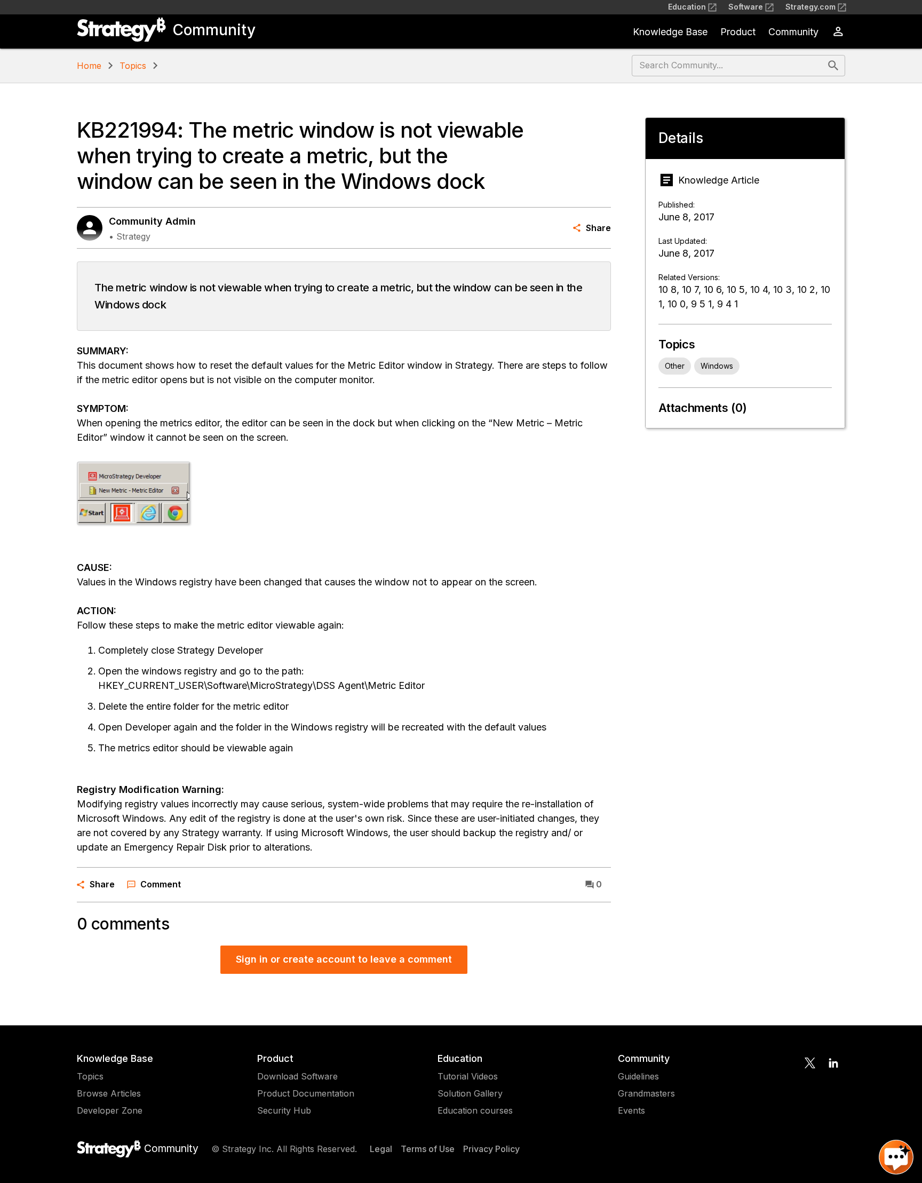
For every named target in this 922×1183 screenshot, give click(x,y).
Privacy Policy (491, 1149)
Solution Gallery (470, 1093)
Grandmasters (646, 1093)
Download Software (297, 1076)
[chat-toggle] (896, 1157)
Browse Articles (109, 1093)
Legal (381, 1149)
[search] (833, 66)
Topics (133, 65)
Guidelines (638, 1076)
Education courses (475, 1110)
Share (598, 228)
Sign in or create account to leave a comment (344, 959)
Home (89, 65)
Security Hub (284, 1110)
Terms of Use (428, 1149)
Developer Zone (109, 1110)
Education (687, 6)
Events (631, 1110)
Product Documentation (305, 1093)
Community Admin (152, 221)
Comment (160, 884)
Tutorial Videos (468, 1076)
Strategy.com (810, 6)
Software (745, 6)
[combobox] (728, 65)
